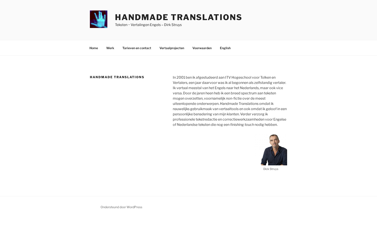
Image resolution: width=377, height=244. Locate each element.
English (225, 48)
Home (93, 48)
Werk (110, 48)
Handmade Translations (178, 17)
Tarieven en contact (136, 48)
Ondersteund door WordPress (121, 207)
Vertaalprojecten (171, 48)
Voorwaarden (202, 48)
